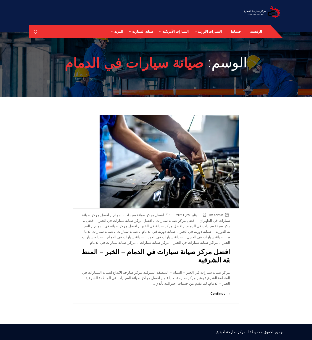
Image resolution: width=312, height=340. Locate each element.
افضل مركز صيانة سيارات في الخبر (125, 220)
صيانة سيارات (127, 231)
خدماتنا (236, 31)
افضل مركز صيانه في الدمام (115, 226)
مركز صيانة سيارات (154, 242)
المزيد (118, 31)
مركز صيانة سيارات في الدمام (113, 242)
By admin (216, 215)
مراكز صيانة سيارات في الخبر (196, 242)
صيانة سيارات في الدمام (125, 237)
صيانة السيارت (142, 31)
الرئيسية (256, 31)
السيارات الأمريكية (175, 31)
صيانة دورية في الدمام (159, 231)
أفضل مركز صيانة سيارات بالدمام (138, 215)
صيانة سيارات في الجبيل (205, 237)
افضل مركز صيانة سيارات (176, 220)
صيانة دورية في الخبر (196, 231)
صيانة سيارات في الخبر (165, 237)
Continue (218, 294)
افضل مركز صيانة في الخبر (161, 226)
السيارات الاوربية (210, 31)
